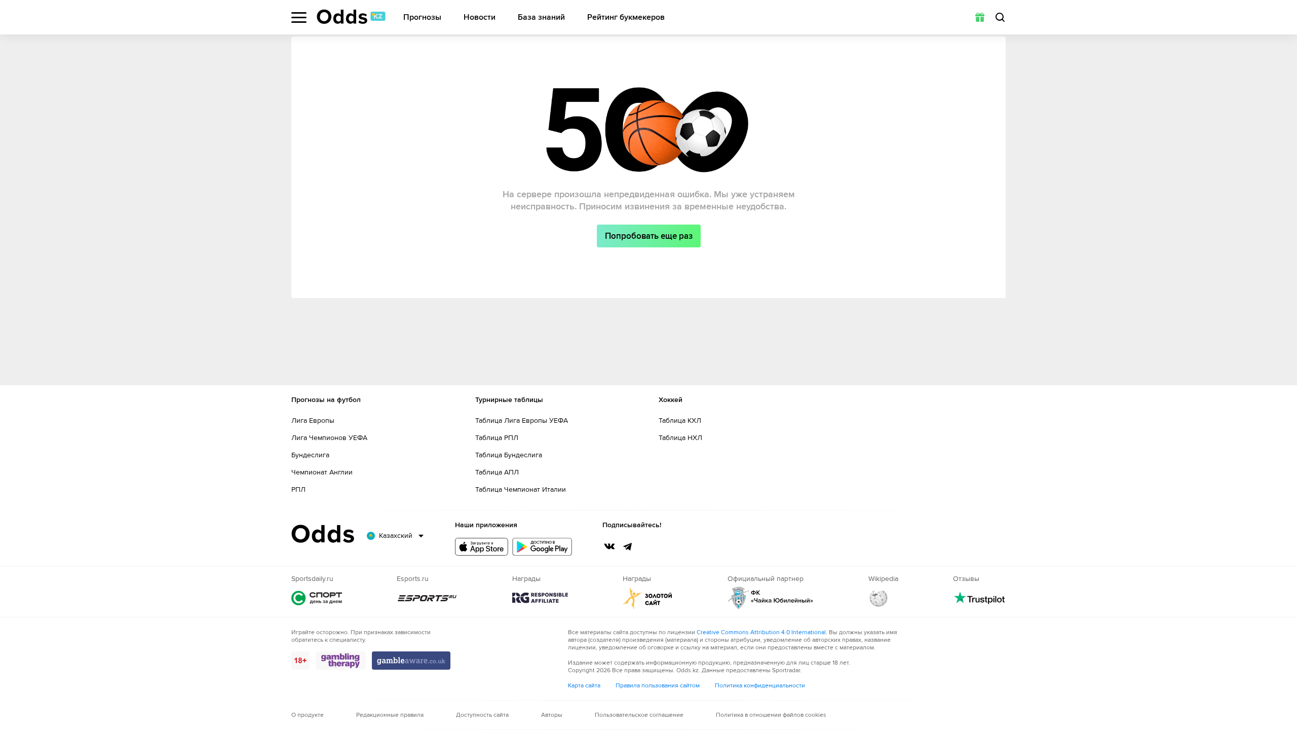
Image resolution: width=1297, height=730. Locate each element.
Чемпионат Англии (322, 472)
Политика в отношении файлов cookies (771, 715)
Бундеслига (310, 455)
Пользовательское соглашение (639, 715)
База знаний (541, 17)
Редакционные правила (390, 715)
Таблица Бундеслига (508, 455)
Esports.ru (427, 598)
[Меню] (299, 17)
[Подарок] (979, 17)
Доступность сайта (482, 715)
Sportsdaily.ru (316, 598)
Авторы (551, 715)
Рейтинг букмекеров (626, 17)
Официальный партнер (771, 598)
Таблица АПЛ (497, 472)
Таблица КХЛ (680, 420)
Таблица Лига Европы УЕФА (521, 420)
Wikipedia (878, 598)
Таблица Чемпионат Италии (520, 489)
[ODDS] (351, 16)
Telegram (628, 546)
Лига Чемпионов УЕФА (329, 437)
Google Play (542, 547)
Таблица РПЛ (496, 437)
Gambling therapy (341, 660)
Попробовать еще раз (649, 236)
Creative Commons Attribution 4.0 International (761, 632)
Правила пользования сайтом (658, 685)
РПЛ (298, 489)
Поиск (1000, 17)
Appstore (481, 547)
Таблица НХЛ (680, 437)
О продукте (307, 715)
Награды (540, 598)
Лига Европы (312, 420)
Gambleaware (411, 660)
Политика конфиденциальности (760, 685)
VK (609, 546)
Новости (479, 17)
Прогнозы (422, 17)
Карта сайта (584, 685)
